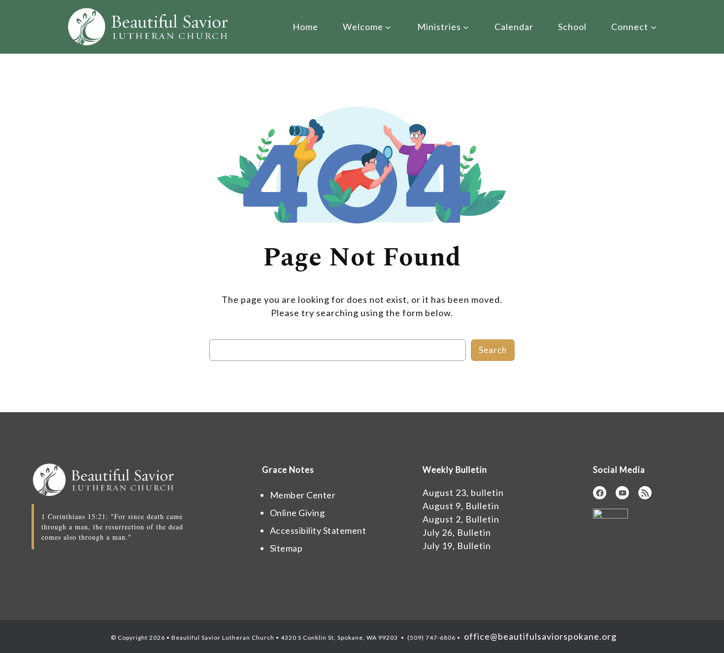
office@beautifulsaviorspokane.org (539, 636)
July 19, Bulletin (457, 545)
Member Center (303, 495)
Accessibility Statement (318, 530)
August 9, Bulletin (461, 505)
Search (493, 350)
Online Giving (297, 512)
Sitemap (286, 548)
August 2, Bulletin (461, 519)
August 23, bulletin (463, 492)
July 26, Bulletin (457, 532)
